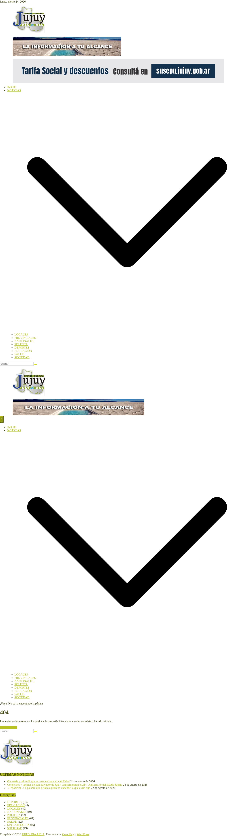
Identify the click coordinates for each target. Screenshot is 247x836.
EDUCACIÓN (23, 350)
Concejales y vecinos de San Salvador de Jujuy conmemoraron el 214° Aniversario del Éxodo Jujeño (64, 784)
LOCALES (21, 334)
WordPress (83, 834)
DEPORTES (21, 347)
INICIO (11, 87)
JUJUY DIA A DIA (33, 834)
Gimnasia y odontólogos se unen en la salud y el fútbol (38, 781)
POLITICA (21, 344)
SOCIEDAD (21, 357)
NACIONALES (23, 341)
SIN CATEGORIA (18, 824)
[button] (127, 331)
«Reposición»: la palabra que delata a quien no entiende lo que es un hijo (48, 787)
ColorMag (68, 834)
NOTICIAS (14, 90)
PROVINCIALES (25, 337)
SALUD (19, 354)
